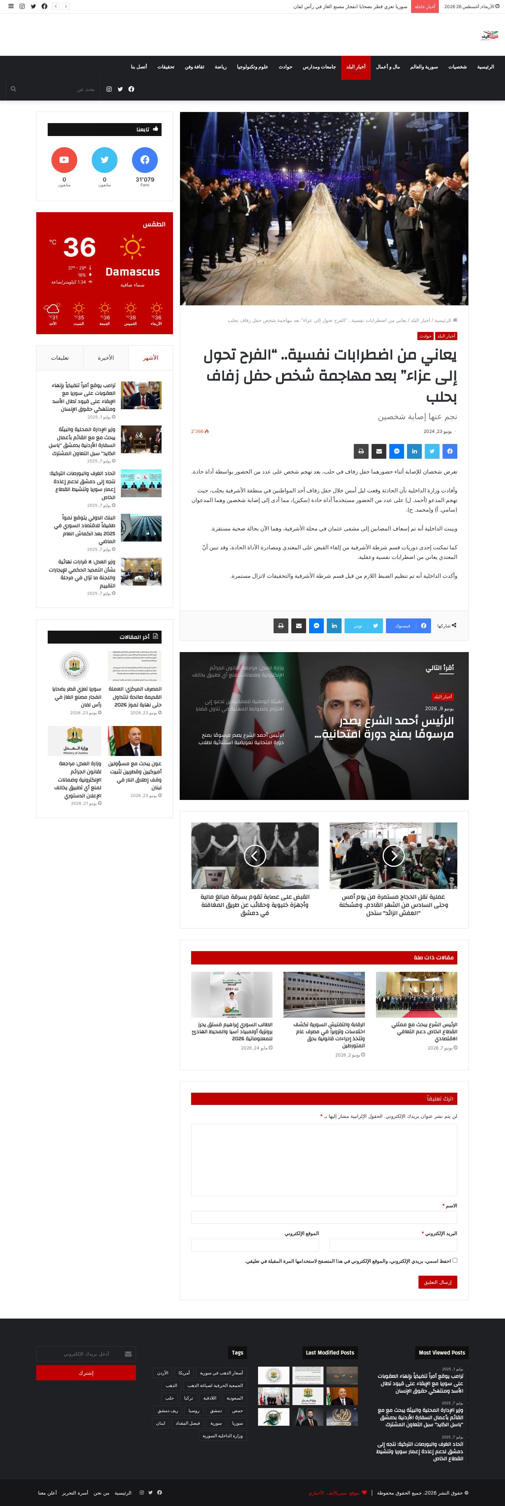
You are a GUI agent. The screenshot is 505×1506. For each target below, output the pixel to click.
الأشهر (150, 357)
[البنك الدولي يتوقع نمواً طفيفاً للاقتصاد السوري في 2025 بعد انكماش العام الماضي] (141, 528)
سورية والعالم (424, 66)
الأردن (162, 1373)
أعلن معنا (47, 1493)
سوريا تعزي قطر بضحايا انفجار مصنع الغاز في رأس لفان (76, 697)
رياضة (221, 66)
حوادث (285, 66)
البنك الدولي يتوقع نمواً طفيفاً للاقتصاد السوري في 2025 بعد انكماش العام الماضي (84, 530)
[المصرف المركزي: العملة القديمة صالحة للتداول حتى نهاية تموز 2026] (135, 666)
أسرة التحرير (75, 1493)
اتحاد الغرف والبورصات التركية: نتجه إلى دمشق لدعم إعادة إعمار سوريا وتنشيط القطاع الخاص (82, 485)
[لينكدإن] (414, 451)
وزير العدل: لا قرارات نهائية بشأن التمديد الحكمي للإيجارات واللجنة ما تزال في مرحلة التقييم (82, 574)
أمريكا (184, 1373)
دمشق (216, 1410)
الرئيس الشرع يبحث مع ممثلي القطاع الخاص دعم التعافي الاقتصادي (424, 1032)
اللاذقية (209, 1398)
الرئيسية (485, 66)
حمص (237, 1410)
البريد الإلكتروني (439, 1233)
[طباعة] (361, 451)
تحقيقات (165, 66)
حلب (169, 1398)
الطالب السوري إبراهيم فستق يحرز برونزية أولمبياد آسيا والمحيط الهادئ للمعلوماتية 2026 (232, 1032)
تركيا (188, 1398)
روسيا (194, 1410)
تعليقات (60, 357)
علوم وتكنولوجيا (252, 66)
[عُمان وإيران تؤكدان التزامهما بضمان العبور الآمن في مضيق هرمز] (342, 1375)
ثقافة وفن (194, 66)
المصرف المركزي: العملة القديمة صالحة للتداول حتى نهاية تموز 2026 (135, 697)
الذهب (171, 1385)
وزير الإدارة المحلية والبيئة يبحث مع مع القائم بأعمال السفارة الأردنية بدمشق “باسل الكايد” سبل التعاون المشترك (82, 441)
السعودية (235, 1398)
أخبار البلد (356, 66)
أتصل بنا (139, 66)
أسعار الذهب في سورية (221, 1373)
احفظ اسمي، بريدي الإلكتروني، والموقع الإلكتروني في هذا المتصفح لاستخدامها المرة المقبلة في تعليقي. (348, 1261)
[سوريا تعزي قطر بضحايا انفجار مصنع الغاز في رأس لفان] (74, 666)
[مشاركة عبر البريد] (379, 451)
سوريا (237, 1423)
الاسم (449, 1205)
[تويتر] (432, 451)
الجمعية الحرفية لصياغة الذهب (215, 1385)
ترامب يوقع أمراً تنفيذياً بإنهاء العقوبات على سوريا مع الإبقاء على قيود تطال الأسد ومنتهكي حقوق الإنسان (83, 397)
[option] (324, 726)
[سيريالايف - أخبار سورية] (489, 34)
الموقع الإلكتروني (302, 1233)
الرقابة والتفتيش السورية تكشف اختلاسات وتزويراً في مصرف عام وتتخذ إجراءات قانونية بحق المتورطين (329, 1035)
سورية (216, 1423)
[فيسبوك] (450, 451)
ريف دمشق (167, 1410)
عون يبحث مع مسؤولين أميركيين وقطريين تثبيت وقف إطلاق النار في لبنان (332, 6)
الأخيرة (106, 357)
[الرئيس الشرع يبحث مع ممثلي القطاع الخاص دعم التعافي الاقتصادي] (416, 995)
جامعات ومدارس (319, 66)
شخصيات (457, 66)
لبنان (160, 1423)
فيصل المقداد (188, 1423)
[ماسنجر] (396, 451)
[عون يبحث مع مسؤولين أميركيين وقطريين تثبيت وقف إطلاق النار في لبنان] (135, 741)
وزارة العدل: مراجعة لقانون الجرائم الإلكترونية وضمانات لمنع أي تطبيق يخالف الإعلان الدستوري (384, 727)
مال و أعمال (388, 66)
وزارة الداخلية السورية (223, 1435)
